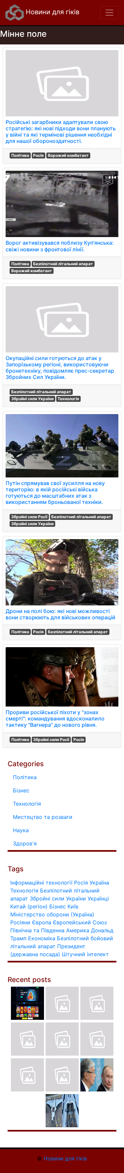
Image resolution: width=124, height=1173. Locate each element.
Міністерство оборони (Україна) (52, 914)
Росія (38, 155)
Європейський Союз (80, 922)
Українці (98, 898)
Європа (41, 922)
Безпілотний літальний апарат (63, 263)
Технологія (68, 398)
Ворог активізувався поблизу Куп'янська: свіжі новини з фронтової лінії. (60, 245)
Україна (99, 882)
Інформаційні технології (41, 882)
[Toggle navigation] (109, 12)
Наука (21, 830)
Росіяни (20, 922)
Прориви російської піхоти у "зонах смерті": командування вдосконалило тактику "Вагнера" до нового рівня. (55, 718)
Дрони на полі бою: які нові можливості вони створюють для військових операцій (60, 614)
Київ (72, 906)
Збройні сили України (32, 398)
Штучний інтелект (85, 954)
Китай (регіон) (29, 906)
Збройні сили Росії (29, 516)
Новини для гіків (51, 12)
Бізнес (21, 790)
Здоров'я (25, 843)
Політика (20, 155)
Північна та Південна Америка (49, 930)
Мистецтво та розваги (42, 817)
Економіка (41, 938)
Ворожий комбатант (68, 155)
